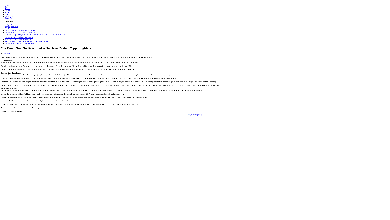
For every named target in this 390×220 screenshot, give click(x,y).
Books (7, 14)
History (7, 11)
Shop (6, 7)
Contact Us (8, 18)
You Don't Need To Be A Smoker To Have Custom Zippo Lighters (26, 41)
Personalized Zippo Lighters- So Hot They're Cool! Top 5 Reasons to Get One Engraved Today (35, 34)
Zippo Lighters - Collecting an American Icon (19, 43)
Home (7, 5)
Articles (7, 9)
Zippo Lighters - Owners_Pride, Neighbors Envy (20, 32)
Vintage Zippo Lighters (12, 25)
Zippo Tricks (9, 16)
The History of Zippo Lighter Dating (16, 36)
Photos (7, 12)
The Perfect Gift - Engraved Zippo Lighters (19, 38)
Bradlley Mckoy (6, 53)
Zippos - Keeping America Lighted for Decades (20, 30)
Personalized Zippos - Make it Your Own (18, 39)
